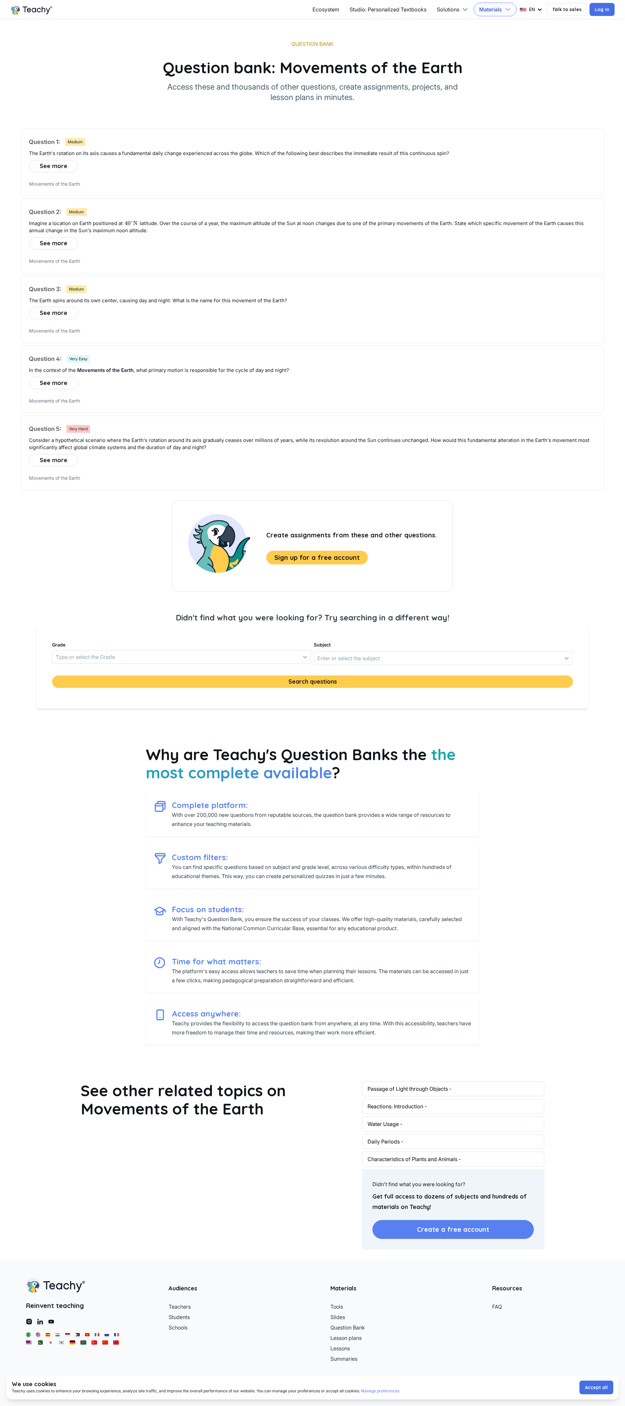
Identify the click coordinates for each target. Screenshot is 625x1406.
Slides (337, 1317)
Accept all (596, 1387)
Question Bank (347, 1327)
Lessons (340, 1348)
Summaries (343, 1359)
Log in (602, 9)
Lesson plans (346, 1338)
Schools (178, 1327)
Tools (336, 1306)
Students (179, 1317)
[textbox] (312, 153)
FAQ (497, 1306)
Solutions (448, 9)
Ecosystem (325, 9)
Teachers (180, 1306)
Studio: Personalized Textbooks (388, 9)
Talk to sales (566, 9)
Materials (490, 9)
